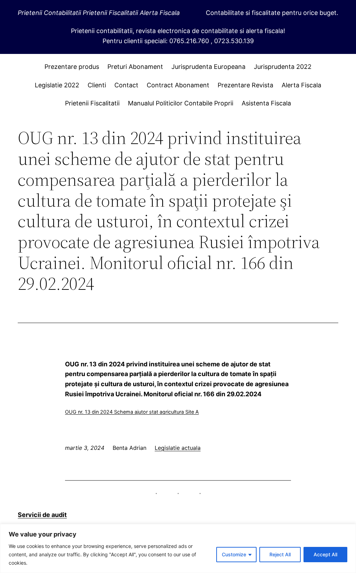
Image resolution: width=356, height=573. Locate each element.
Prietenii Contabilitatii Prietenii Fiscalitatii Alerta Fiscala (99, 12)
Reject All (280, 554)
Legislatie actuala (178, 447)
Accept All (325, 554)
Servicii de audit (42, 514)
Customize (234, 554)
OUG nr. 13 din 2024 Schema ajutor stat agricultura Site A (132, 412)
